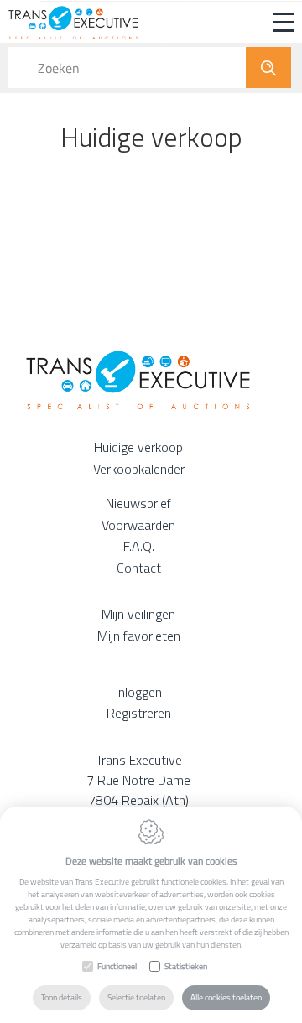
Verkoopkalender (139, 469)
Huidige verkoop (138, 447)
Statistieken (185, 966)
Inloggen (139, 692)
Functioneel (117, 966)
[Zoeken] (268, 67)
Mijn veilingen (138, 614)
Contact (139, 568)
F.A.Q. (138, 546)
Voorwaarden (138, 525)
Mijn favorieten (138, 636)
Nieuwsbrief (138, 503)
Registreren (139, 713)
